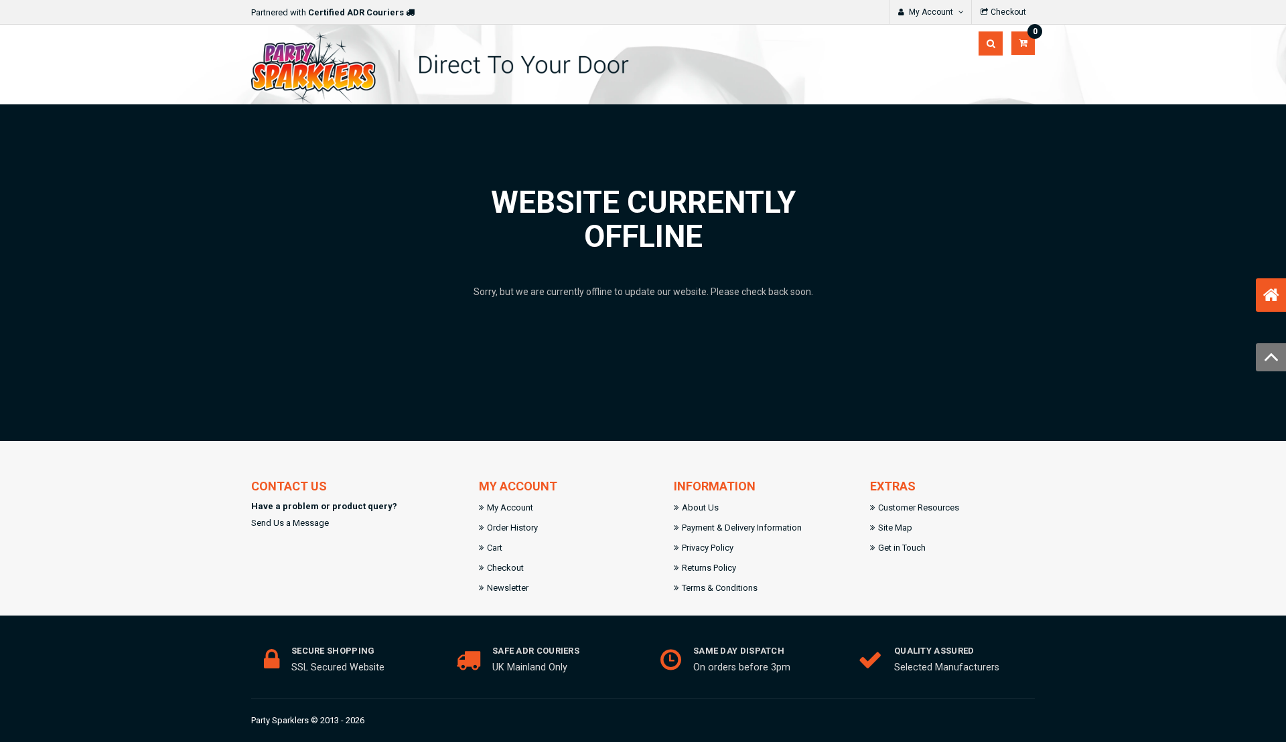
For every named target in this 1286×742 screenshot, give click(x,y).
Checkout (505, 568)
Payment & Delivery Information (742, 528)
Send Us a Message (290, 523)
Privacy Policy (707, 548)
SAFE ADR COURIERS (535, 651)
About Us (700, 507)
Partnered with (327, 12)
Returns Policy (709, 568)
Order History (512, 528)
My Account (510, 507)
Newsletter (507, 588)
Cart (494, 548)
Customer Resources (918, 507)
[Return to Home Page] (1271, 295)
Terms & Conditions (720, 588)
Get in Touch (902, 548)
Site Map (895, 528)
